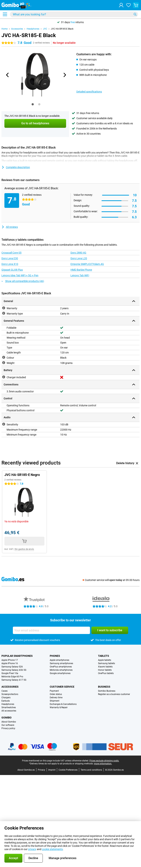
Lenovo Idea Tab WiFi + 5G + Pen (19, 275)
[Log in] (121, 5)
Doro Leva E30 (9, 258)
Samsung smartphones (61, 663)
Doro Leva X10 (9, 264)
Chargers (5, 697)
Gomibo (6, 717)
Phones (55, 655)
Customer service (62, 686)
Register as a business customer (114, 694)
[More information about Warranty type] (3, 313)
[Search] (135, 14)
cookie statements (52, 849)
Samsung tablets (106, 663)
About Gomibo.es (26, 770)
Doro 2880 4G (78, 252)
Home (4, 29)
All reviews (12, 226)
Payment (54, 691)
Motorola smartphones (61, 670)
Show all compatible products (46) (24, 281)
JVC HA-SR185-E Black (62, 29)
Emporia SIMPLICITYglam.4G (87, 264)
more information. (103, 763)
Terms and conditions (91, 770)
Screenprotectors (9, 694)
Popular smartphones (17, 655)
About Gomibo (8, 721)
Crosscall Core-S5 (11, 252)
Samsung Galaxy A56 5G (13, 670)
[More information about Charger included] (3, 376)
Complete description (18, 167)
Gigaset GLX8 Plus (12, 269)
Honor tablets (105, 670)
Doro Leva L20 (78, 258)
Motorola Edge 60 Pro (12, 676)
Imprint (51, 770)
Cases (4, 691)
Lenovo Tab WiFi (79, 275)
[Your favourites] (128, 5)
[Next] (64, 75)
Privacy (41, 770)
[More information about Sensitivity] (3, 424)
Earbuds (5, 701)
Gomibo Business (106, 691)
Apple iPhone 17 (9, 660)
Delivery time (56, 697)
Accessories (17, 29)
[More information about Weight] (3, 362)
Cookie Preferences (68, 770)
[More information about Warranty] (3, 307)
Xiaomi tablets (105, 666)
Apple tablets (104, 660)
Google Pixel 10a (9, 673)
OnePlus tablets (106, 673)
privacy (32, 849)
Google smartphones (60, 673)
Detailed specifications (89, 91)
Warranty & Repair (59, 707)
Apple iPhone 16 (9, 663)
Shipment (54, 701)
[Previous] (7, 75)
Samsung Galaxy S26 (12, 666)
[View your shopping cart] (136, 5)
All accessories (8, 710)
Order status (56, 694)
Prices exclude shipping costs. (104, 760)
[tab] (33, 104)
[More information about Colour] (3, 357)
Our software (7, 725)
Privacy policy (8, 728)
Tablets (103, 655)
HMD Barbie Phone (81, 269)
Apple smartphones (59, 660)
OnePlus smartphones (61, 666)
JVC (45, 29)
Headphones (33, 29)
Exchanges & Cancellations (63, 704)
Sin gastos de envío (24, 549)
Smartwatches (8, 707)
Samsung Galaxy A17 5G (13, 680)
